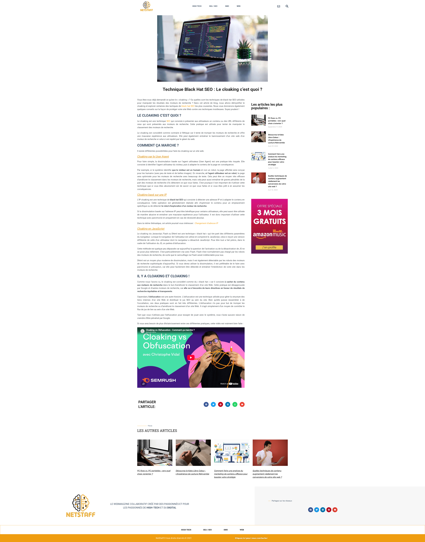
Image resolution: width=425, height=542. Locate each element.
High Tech (196, 6)
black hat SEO (188, 106)
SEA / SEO (213, 6)
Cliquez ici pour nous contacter (251, 538)
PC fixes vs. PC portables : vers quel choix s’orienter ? (276, 120)
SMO (227, 6)
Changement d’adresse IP (206, 223)
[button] (287, 6)
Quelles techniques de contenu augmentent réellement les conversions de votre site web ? (277, 181)
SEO (168, 121)
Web (238, 6)
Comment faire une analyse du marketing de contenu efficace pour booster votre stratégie (277, 159)
